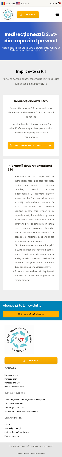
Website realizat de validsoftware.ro (31, 453)
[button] (57, 15)
